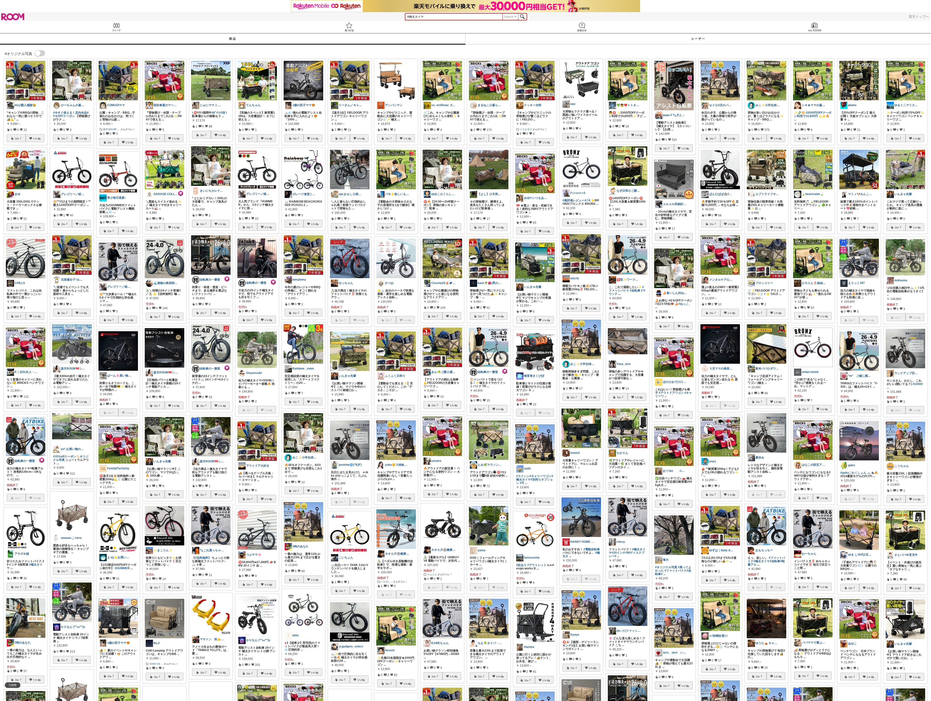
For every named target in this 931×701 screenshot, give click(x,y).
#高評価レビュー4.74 (576, 200)
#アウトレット (536, 565)
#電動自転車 (592, 549)
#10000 (918, 384)
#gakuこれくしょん (853, 472)
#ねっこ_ (684, 304)
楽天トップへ (919, 16)
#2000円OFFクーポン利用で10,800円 (812, 114)
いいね (36, 138)
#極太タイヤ (762, 561)
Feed (116, 27)
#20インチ (619, 552)
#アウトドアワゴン (671, 392)
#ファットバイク (626, 288)
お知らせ (582, 27)
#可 (522, 483)
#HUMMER (122, 568)
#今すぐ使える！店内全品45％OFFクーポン (70, 114)
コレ (17, 138)
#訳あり (521, 565)
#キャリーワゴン (541, 476)
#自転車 (635, 290)
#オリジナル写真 (666, 567)
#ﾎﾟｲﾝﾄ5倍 (218, 112)
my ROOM (814, 27)
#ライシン (523, 476)
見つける (349, 27)
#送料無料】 (203, 557)
